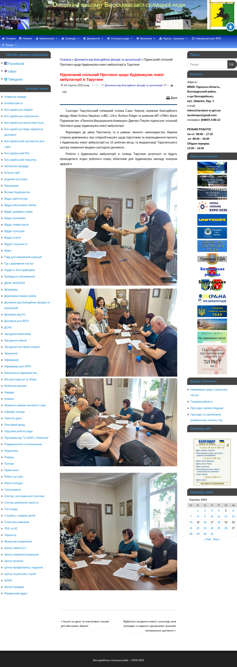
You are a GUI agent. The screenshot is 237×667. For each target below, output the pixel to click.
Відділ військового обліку (20, 205)
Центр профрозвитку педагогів (23, 567)
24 (212, 528)
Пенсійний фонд (14, 424)
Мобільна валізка (15, 385)
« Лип (207, 539)
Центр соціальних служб (20, 573)
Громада (70, 38)
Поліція (9, 463)
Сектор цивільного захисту (21, 502)
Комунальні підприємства (20, 372)
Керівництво (46, 38)
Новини (27, 38)
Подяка (9, 457)
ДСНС (8, 327)
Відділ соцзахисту (16, 244)
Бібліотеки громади (16, 166)
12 (225, 516)
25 (218, 528)
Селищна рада (120, 38)
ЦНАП (8, 580)
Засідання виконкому (17, 333)
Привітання (11, 470)
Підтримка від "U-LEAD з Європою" (26, 437)
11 (218, 516)
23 (204, 528)
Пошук (9, 44)
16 (204, 522)
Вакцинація (11, 185)
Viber (11, 71)
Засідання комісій (15, 340)
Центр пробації (13, 560)
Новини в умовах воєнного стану (25, 405)
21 (190, 528)
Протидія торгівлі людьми (207, 408)
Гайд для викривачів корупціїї (23, 257)
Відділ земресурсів (16, 224)
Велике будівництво (17, 192)
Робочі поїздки (13, 483)
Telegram (15, 79)
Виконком (146, 38)
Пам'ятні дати (13, 418)
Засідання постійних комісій (21, 346)
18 (218, 522)
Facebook (15, 64)
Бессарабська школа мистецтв (24, 122)
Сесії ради (10, 509)
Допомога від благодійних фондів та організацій (107, 59)
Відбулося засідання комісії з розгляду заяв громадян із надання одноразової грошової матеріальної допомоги (149, 626)
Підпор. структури (173, 38)
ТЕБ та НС (11, 528)
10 (212, 516)
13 (233, 516)
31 (212, 533)
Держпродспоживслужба (20, 295)
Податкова (11, 450)
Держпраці (11, 289)
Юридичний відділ (15, 593)
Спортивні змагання (16, 522)
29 (197, 533)
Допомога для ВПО (16, 320)
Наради (9, 392)
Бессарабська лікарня (18, 109)
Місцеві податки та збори (20, 379)
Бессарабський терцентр (20, 159)
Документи (93, 38)
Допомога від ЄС (15, 314)
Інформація (11, 359)
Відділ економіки (14, 218)
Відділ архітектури (16, 198)
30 (204, 533)
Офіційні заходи (14, 411)
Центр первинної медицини (21, 554)
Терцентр (10, 535)
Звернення (11, 353)
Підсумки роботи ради (18, 431)
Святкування (12, 489)
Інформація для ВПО (208, 38)
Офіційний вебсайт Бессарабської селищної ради (118, 4)
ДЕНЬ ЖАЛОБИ (14, 282)
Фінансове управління (18, 541)
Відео (7, 250)
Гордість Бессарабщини (19, 270)
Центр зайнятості (15, 548)
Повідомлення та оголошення (23, 444)
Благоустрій (11, 172)
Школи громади (14, 586)
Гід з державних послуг (19, 263)
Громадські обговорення (19, 276)
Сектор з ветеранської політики (24, 496)
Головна (11, 38)
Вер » (216, 539)
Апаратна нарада (15, 96)
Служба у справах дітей (19, 515)
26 (225, 528)
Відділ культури (14, 231)
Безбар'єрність (13, 103)
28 (190, 533)
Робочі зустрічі (13, 476)
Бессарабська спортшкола (21, 116)
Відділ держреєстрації (18, 211)
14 (190, 522)
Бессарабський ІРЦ (16, 153)
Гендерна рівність (202, 401)
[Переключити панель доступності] (230, 26)
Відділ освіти (12, 237)
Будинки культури (15, 179)
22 (197, 528)
